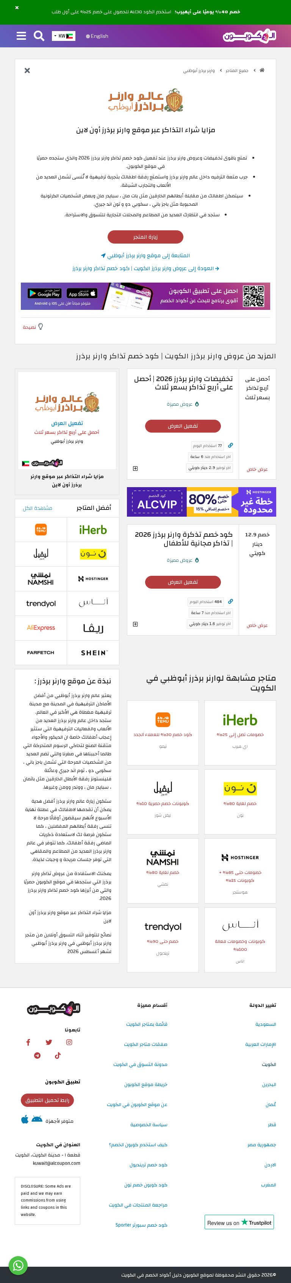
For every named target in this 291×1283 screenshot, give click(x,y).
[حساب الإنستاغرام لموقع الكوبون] (69, 1042)
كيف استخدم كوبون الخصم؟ (138, 1144)
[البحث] (39, 36)
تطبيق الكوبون (62, 1081)
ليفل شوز (163, 815)
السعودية (265, 1024)
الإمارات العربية (260, 1044)
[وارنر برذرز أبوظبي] (145, 100)
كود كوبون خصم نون (145, 1184)
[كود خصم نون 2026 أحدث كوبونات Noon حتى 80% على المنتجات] (240, 788)
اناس (240, 961)
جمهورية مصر (261, 1144)
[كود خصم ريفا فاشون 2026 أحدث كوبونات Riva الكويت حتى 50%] (93, 627)
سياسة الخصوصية (148, 1124)
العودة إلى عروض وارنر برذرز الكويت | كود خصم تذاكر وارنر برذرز (143, 268)
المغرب (268, 1184)
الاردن (270, 1164)
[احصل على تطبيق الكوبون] (145, 296)
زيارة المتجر (145, 237)
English (99, 36)
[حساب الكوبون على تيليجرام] (37, 1056)
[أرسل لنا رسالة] (18, 1265)
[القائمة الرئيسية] (21, 36)
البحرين (269, 1084)
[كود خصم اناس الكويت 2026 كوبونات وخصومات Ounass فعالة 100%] (240, 926)
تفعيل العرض (183, 426)
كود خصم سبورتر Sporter (141, 1225)
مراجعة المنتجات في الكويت (138, 1205)
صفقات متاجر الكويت (145, 1044)
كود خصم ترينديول (148, 1164)
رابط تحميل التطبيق (47, 1100)
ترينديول (162, 953)
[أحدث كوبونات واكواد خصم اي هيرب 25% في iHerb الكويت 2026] (240, 719)
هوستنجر (240, 892)
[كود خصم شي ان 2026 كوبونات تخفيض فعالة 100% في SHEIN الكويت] (93, 652)
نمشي (162, 884)
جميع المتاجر (238, 71)
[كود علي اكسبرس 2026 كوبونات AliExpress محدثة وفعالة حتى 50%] (41, 627)
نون (240, 815)
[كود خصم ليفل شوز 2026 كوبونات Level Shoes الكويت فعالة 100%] (163, 788)
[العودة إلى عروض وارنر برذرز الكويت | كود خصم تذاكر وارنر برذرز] (27, 71)
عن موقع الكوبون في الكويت (137, 1104)
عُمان (271, 1104)
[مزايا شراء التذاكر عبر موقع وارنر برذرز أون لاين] (67, 420)
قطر (272, 1124)
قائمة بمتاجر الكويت (146, 1024)
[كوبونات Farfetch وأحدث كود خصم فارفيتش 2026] (41, 652)
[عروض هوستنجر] (201, 502)
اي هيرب (240, 746)
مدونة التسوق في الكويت (140, 1064)
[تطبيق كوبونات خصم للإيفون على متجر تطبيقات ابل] (24, 1121)
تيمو (163, 746)
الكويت (269, 1064)
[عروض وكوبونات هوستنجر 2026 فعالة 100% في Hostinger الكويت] (240, 857)
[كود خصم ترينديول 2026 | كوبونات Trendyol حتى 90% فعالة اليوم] (163, 926)
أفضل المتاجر (94, 508)
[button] (17, 8)
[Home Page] (249, 35)
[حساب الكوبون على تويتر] (49, 1042)
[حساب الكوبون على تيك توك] (57, 1056)
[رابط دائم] (230, 445)
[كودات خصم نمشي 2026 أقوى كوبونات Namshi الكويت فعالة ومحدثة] (163, 857)
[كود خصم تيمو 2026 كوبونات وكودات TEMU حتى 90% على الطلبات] (163, 719)
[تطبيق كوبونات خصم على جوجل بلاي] (36, 1121)
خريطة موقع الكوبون (145, 1084)
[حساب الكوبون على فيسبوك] (28, 1042)
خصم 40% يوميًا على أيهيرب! (207, 12)
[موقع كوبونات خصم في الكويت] (262, 70)
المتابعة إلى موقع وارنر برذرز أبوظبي (148, 255)
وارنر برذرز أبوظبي (199, 71)
